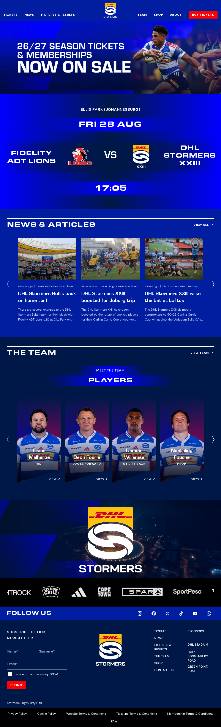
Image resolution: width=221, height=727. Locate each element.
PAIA (114, 721)
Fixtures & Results (58, 15)
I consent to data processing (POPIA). (36, 674)
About (176, 15)
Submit (16, 685)
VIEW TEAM (199, 353)
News (29, 15)
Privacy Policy (17, 714)
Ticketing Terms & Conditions (136, 714)
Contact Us (164, 670)
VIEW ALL (201, 225)
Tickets (10, 15)
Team (142, 15)
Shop (158, 15)
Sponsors (196, 631)
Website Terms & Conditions (86, 714)
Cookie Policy (46, 714)
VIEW (53, 478)
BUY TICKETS (203, 15)
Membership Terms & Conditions (190, 714)
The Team (162, 656)
